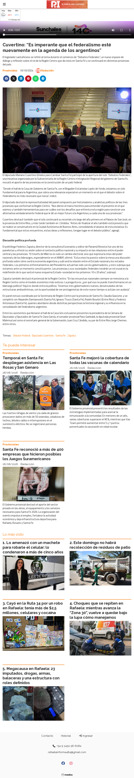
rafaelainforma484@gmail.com (67, 752)
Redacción (47, 70)
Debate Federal (21, 335)
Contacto (47, 735)
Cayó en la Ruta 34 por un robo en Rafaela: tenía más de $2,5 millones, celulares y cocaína (33, 608)
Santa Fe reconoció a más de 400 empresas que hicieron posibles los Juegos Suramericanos (33, 454)
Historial (66, 735)
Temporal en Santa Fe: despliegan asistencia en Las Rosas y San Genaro (29, 363)
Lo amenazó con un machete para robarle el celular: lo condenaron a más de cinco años (33, 547)
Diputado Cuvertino (43, 335)
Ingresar (87, 735)
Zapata (71, 335)
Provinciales (10, 70)
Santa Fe (60, 335)
